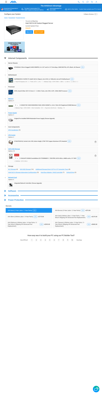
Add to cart (39, 32)
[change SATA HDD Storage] (52, 155)
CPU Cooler (11, 135)
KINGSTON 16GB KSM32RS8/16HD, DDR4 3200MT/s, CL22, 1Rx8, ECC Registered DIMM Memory (48, 105)
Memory (10, 98)
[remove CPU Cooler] (95, 141)
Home (6, 17)
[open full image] (13, 30)
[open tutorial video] (14, 47)
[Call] (78, 1)
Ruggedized (12, 17)
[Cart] (91, 1)
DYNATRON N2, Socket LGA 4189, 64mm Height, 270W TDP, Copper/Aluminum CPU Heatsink (40, 141)
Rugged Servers (20, 17)
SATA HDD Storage (14, 149)
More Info (29, 32)
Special (17, 155)
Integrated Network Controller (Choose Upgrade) (28, 183)
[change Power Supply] (52, 117)
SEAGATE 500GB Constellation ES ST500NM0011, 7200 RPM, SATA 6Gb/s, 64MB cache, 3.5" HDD (48, 158)
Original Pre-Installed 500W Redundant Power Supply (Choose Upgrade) (34, 118)
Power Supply (12, 113)
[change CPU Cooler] (52, 139)
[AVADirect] (13, 2)
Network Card (12, 177)
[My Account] (96, 1)
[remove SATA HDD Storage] (95, 155)
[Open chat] (87, 1)
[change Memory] (52, 103)
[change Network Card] (52, 182)
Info (82, 67)
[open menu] (6, 2)
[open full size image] (10, 68)
